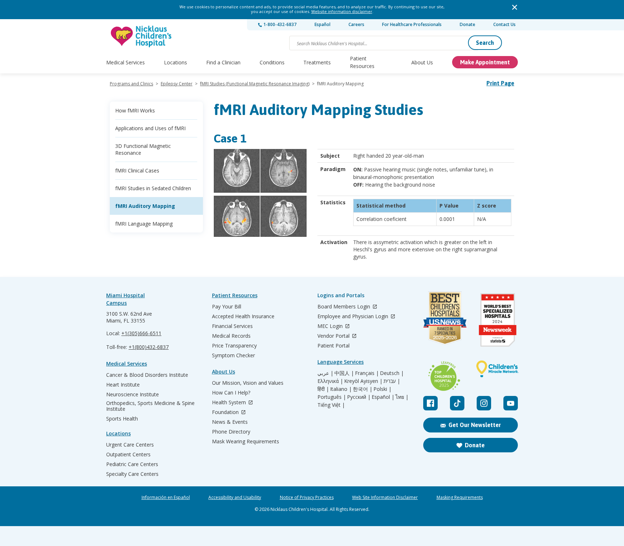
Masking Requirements (460, 497)
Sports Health (122, 419)
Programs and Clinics (131, 84)
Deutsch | (392, 373)
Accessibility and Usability (234, 497)
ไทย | (401, 397)
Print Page (500, 83)
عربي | (325, 373)
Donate (467, 24)
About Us (422, 62)
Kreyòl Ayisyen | (363, 381)
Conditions (272, 62)
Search (485, 42)
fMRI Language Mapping (144, 223)
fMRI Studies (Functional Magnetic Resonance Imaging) (254, 84)
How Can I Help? (231, 393)
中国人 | (344, 373)
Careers (356, 24)
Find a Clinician (223, 62)
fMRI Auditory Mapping (145, 205)
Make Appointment (485, 62)
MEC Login (330, 326)
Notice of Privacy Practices (307, 497)
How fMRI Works (135, 110)
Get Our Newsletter (474, 425)
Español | (383, 397)
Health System (229, 403)
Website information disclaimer (341, 11)
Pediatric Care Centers (132, 464)
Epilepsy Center (176, 84)
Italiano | (341, 389)
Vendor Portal (334, 336)
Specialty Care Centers (132, 474)
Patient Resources (362, 62)
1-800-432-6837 (279, 24)
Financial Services (232, 326)
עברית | (392, 381)
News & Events (230, 422)
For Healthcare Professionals (412, 24)
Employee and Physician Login (353, 316)
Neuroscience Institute (132, 394)
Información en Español (166, 497)
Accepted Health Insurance (243, 316)
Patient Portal (333, 346)
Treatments (317, 62)
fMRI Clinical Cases (137, 170)
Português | (331, 397)
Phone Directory (231, 432)
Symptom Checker (233, 355)
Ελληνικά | (330, 381)
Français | (367, 373)
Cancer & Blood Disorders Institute (147, 375)
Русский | (358, 397)
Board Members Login (344, 307)
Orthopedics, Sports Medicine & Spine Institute (150, 406)
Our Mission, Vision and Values (247, 383)
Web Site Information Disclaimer (385, 497)
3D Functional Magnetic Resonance (143, 149)
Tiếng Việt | (331, 405)
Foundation (226, 412)
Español (322, 24)
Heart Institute (123, 385)
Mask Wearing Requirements (245, 441)
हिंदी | (323, 389)
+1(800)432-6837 (149, 347)
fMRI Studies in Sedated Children (153, 188)
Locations (175, 62)
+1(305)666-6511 (141, 333)
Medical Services (125, 62)
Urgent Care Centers (130, 445)
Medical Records (231, 336)
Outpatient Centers (128, 454)
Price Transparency (234, 346)
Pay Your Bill (226, 307)
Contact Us (504, 24)
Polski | (382, 389)
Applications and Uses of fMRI (150, 128)
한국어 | (362, 389)
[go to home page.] (141, 36)
